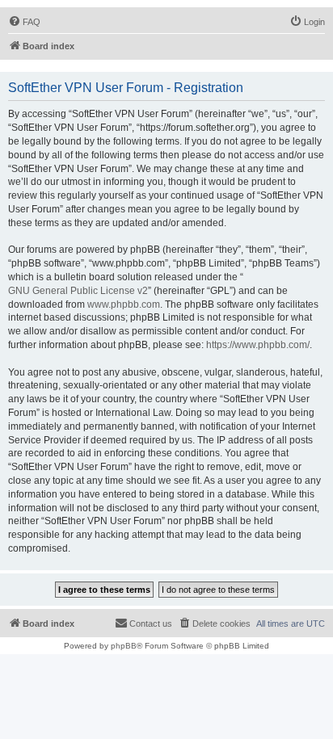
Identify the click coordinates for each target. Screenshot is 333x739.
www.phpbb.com (123, 304)
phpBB (124, 645)
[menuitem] (24, 21)
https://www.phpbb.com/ (258, 345)
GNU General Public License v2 (78, 290)
